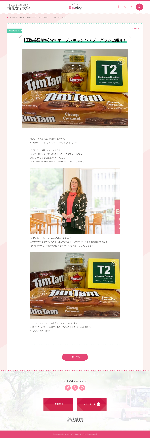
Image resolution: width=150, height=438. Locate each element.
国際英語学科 (17, 17)
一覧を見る (75, 357)
